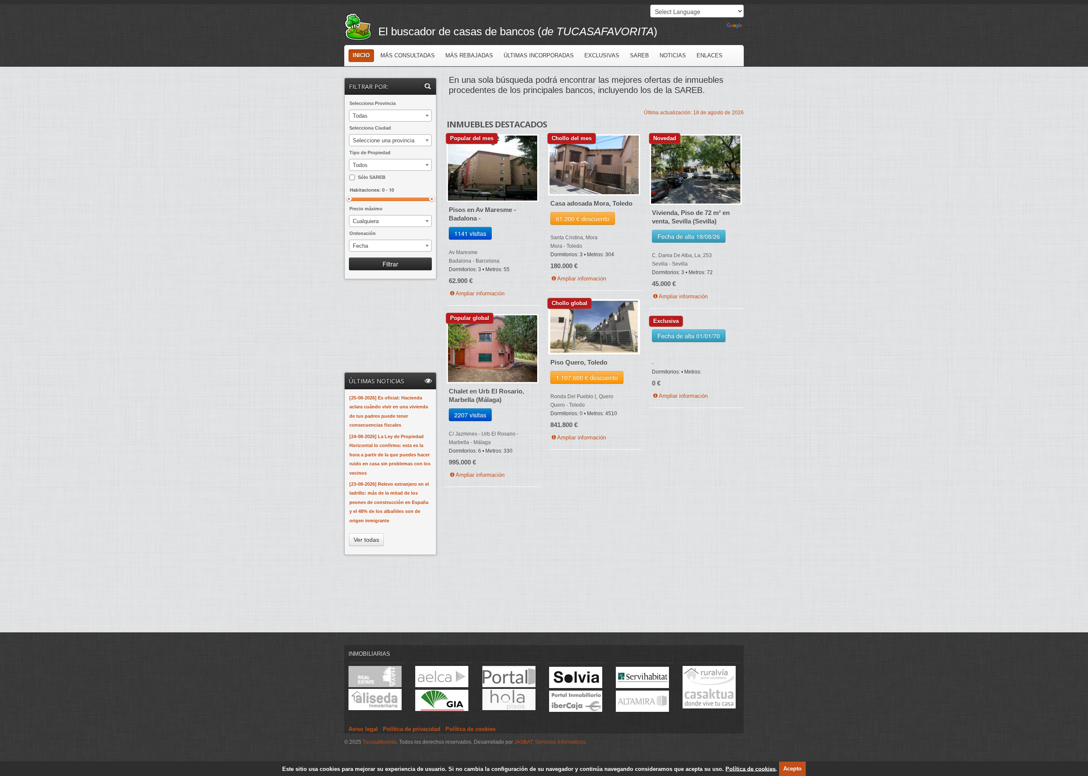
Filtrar (390, 264)
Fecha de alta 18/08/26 (688, 236)
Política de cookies (750, 768)
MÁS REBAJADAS (469, 55)
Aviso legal (363, 729)
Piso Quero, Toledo (578, 362)
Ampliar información (480, 293)
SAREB (639, 55)
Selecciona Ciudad (370, 127)
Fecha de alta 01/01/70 (688, 335)
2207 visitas (470, 415)
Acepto (792, 768)
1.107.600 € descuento (587, 377)
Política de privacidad (411, 729)
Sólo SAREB (371, 177)
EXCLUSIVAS (601, 55)
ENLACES (709, 55)
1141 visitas (470, 233)
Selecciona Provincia (372, 103)
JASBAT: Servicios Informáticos (550, 742)
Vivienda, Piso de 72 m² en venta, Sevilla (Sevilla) (691, 217)
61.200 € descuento (582, 218)
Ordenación (362, 233)
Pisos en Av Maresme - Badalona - (482, 214)
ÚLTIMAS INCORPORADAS (539, 55)
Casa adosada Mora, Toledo (591, 203)
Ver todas (366, 539)
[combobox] (390, 116)
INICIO (361, 55)
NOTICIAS (673, 55)
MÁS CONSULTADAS (407, 55)
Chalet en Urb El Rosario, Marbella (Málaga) (486, 395)
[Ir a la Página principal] (361, 26)
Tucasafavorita (380, 742)
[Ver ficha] (492, 170)
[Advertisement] (391, 326)
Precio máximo (365, 208)
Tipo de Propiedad (370, 152)
